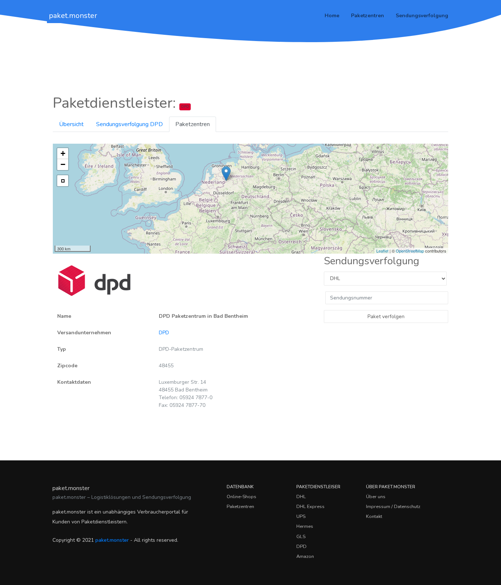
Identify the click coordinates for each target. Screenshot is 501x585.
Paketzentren (367, 15)
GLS (301, 536)
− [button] (63, 164)
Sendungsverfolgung (422, 15)
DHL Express (310, 506)
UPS (301, 516)
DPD (164, 332)
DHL (301, 496)
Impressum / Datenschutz (393, 506)
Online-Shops (241, 496)
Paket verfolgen (386, 316)
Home (332, 15)
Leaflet (382, 251)
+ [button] (63, 153)
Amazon (305, 556)
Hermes (304, 526)
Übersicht (71, 124)
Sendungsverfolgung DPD (129, 124)
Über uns (375, 496)
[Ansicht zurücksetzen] (62, 180)
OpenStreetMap (410, 251)
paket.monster (73, 16)
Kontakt (374, 516)
